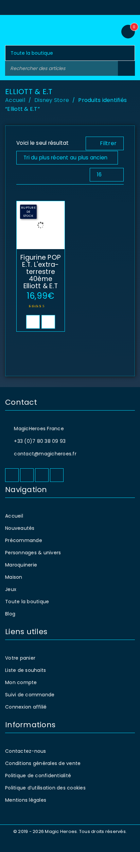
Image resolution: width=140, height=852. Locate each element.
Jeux (10, 589)
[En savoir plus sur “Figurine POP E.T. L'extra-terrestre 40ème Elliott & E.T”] (33, 322)
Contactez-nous (25, 751)
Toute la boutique (27, 601)
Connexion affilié (26, 706)
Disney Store (51, 100)
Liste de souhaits (25, 670)
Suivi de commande (29, 694)
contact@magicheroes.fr (45, 453)
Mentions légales (25, 800)
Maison (13, 577)
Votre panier (20, 658)
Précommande (23, 540)
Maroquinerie (21, 564)
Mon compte (21, 682)
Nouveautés (20, 528)
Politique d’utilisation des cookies (45, 787)
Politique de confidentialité (38, 775)
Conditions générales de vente (43, 763)
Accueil (15, 100)
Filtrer (108, 143)
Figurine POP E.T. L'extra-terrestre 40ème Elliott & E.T (40, 272)
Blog (10, 613)
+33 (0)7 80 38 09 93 (40, 441)
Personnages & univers (33, 552)
